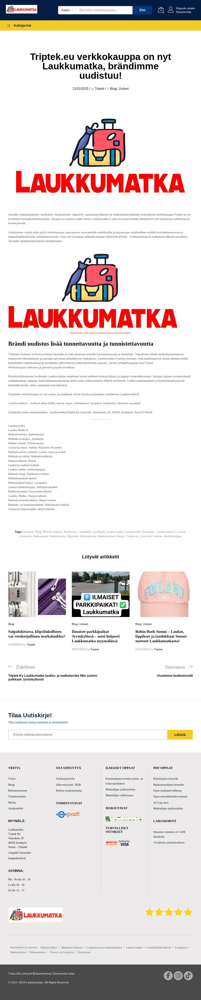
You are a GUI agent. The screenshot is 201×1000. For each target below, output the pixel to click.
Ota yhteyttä (24, 973)
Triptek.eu (132, 536)
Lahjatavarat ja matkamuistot (104, 947)
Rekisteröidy (183, 12)
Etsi (142, 10)
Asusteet (28, 531)
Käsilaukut (70, 531)
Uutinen (158, 536)
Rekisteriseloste (17, 790)
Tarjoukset (84, 952)
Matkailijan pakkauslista (120, 789)
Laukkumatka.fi (165, 531)
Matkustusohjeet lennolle (168, 784)
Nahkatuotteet (106, 536)
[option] (37, 609)
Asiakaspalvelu (65, 778)
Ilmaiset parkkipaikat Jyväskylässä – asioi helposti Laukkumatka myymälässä (96, 636)
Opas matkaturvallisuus (167, 790)
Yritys (12, 778)
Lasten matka (134, 947)
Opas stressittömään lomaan (170, 796)
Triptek (99, 88)
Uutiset (124, 88)
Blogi (113, 88)
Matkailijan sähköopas (119, 795)
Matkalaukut (40, 536)
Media (12, 802)
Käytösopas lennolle (165, 778)
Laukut (181, 531)
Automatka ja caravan (23, 947)
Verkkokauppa (173, 536)
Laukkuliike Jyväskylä (91, 531)
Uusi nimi (145, 536)
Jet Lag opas (161, 802)
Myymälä (73, 536)
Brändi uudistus (52, 531)
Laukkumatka (114, 531)
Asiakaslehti (15, 808)
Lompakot (25, 536)
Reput (120, 536)
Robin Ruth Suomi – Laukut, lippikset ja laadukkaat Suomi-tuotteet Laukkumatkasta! (161, 636)
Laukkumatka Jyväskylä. (140, 531)
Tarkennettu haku (64, 973)
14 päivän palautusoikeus (169, 842)
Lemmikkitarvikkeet (158, 947)
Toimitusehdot (17, 796)
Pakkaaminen (37, 952)
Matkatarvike (58, 536)
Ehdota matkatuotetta (69, 790)
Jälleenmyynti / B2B (68, 784)
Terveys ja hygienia (62, 952)
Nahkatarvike (88, 536)
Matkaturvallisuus (72, 947)
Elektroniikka (49, 947)
